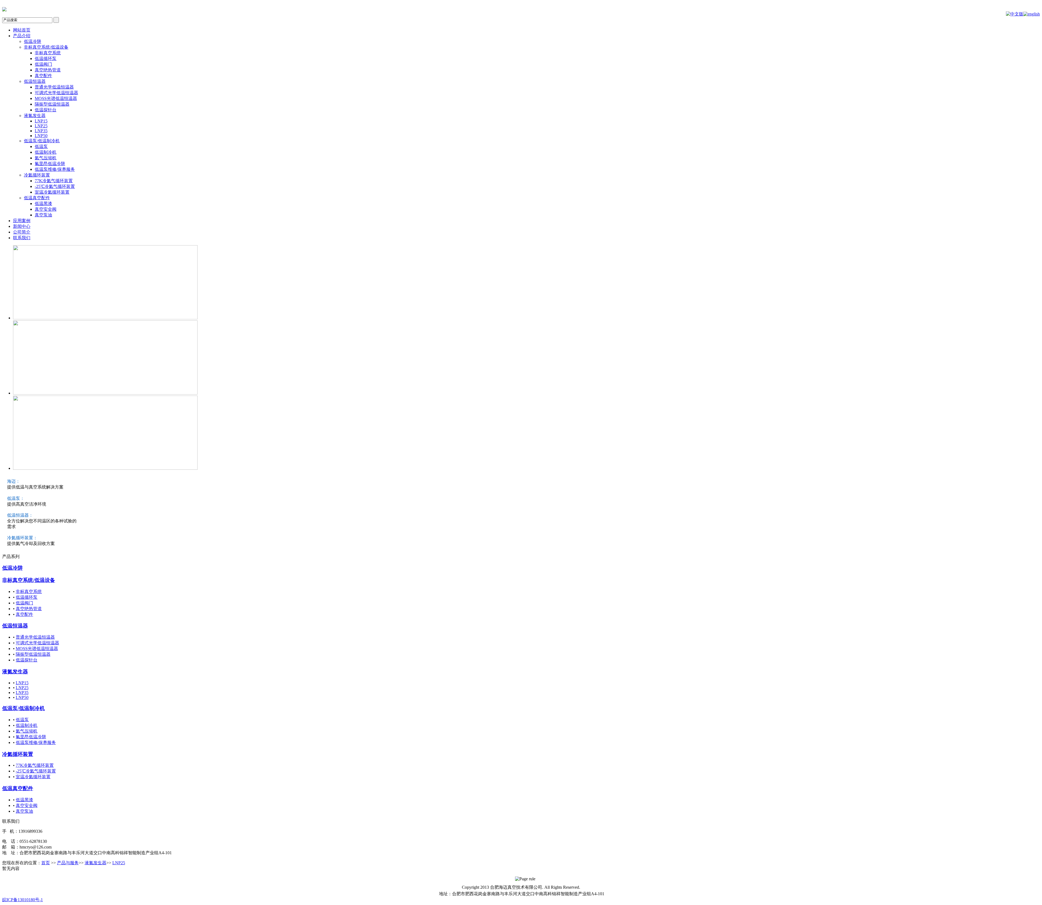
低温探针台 (26, 660)
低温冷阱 (12, 568)
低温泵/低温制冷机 (23, 708)
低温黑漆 (24, 799)
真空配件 (24, 614)
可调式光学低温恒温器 (37, 643)
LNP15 (22, 682)
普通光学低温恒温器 (35, 637)
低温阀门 (24, 603)
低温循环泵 (26, 597)
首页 (45, 862)
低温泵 (22, 719)
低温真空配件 (17, 788)
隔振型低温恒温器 (33, 654)
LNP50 (22, 697)
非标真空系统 (29, 591)
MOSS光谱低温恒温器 (37, 648)
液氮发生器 (15, 671)
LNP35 (22, 692)
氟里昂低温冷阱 (31, 736)
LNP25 (22, 687)
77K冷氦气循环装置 (35, 765)
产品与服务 (68, 862)
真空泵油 (24, 811)
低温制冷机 (26, 725)
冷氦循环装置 (17, 754)
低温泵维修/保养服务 (36, 742)
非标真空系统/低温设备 (28, 580)
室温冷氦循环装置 (33, 776)
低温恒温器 (15, 626)
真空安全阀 (26, 805)
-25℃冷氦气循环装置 (36, 771)
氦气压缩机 (26, 731)
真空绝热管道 (29, 608)
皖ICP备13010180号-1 (22, 899)
